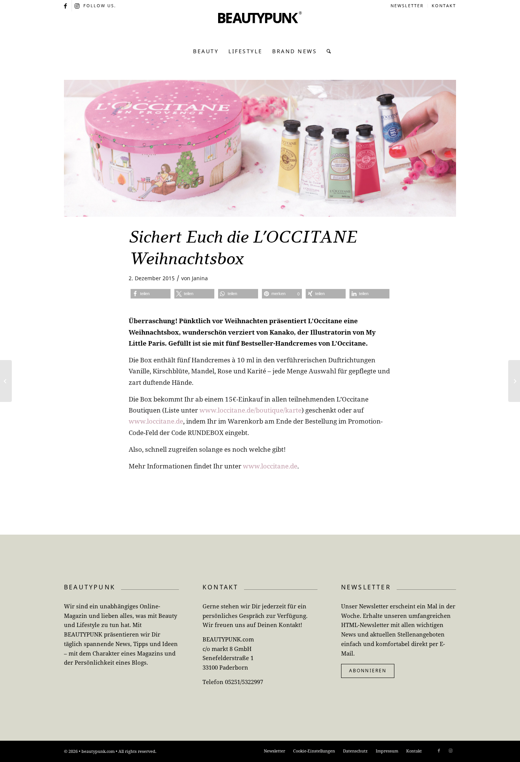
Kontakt (444, 5)
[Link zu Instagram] (77, 5)
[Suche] (327, 51)
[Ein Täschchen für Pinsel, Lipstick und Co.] (6, 381)
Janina (200, 278)
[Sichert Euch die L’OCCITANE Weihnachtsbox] (260, 148)
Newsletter (407, 5)
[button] (151, 293)
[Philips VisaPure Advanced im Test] (514, 381)
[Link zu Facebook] (66, 5)
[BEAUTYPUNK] (260, 26)
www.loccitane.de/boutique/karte (250, 410)
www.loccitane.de (156, 421)
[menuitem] (407, 6)
